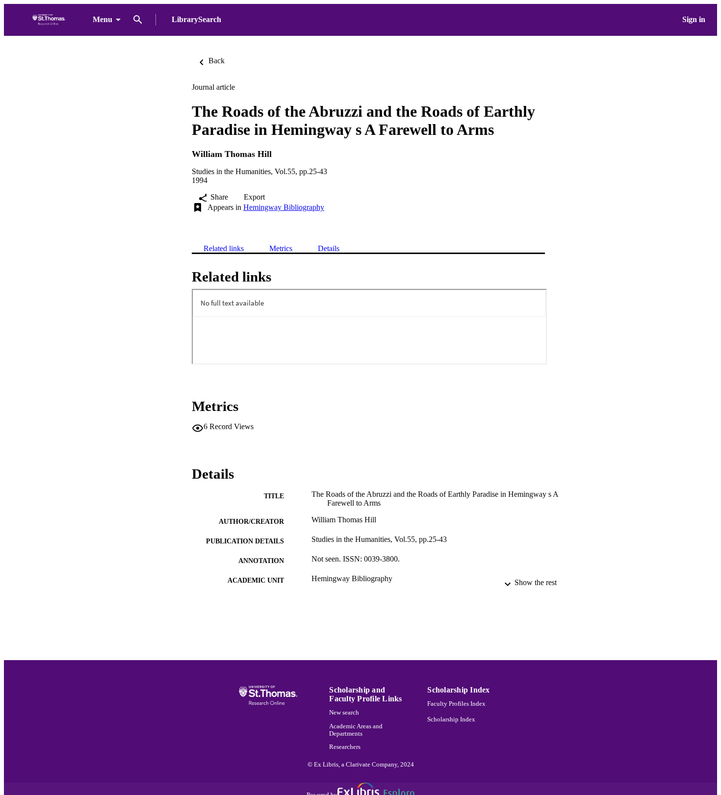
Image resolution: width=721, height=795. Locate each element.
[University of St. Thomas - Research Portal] (50, 20)
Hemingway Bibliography (283, 207)
